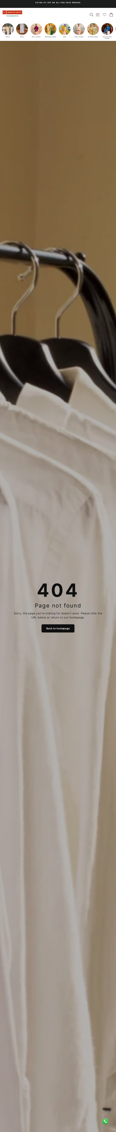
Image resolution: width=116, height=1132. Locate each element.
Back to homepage (58, 628)
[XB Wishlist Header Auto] (104, 14)
